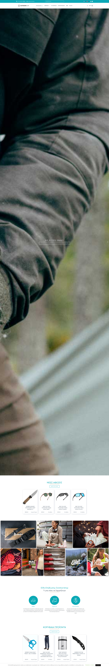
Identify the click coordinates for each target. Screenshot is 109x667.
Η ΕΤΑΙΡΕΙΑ (53, 5)
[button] (39, 6)
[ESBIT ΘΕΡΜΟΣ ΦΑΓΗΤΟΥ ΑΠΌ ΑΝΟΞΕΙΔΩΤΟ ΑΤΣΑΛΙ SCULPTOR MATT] (62, 642)
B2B (67, 5)
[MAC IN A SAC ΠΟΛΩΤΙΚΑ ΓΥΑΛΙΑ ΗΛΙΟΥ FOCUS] (78, 496)
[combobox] (53, 1)
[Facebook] (90, 1)
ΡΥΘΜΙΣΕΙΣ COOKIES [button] (89, 665)
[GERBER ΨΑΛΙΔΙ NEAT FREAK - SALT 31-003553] (30, 642)
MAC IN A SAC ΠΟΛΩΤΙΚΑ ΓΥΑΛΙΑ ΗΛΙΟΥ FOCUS (78, 508)
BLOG (70, 5)
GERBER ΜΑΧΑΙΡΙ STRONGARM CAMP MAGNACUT (30, 508)
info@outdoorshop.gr (29, 1)
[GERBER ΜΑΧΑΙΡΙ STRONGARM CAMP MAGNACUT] (30, 496)
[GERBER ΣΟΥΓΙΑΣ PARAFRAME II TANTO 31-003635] (78, 642)
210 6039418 (20, 1)
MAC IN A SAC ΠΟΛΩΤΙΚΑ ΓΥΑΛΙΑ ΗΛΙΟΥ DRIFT (46, 508)
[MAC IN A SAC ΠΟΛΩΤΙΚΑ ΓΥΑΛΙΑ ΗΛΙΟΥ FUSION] (62, 496)
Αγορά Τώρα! (34, 512)
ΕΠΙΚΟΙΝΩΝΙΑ (61, 5)
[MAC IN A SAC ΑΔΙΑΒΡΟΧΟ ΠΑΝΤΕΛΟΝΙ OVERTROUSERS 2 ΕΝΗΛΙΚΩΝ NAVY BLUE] (46, 642)
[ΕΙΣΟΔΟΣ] (87, 5)
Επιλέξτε (50, 512)
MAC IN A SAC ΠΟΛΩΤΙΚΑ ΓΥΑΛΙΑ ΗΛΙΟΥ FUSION (62, 508)
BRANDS (47, 5)
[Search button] (63, 1)
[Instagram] (92, 1)
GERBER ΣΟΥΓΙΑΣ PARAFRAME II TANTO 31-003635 (79, 654)
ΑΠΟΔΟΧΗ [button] (98, 665)
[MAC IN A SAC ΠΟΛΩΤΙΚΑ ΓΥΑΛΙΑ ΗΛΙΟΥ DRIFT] (46, 496)
